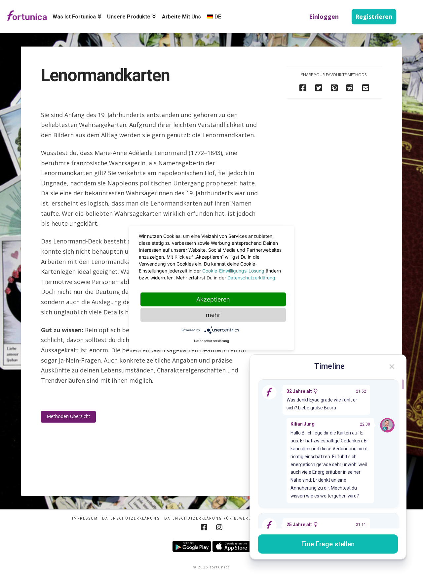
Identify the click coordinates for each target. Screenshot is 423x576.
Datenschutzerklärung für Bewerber (210, 518)
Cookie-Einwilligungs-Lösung (233, 270)
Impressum (85, 518)
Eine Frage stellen (328, 544)
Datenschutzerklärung (131, 518)
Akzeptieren (213, 299)
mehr (213, 314)
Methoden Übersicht (68, 416)
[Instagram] (219, 527)
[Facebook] (204, 527)
